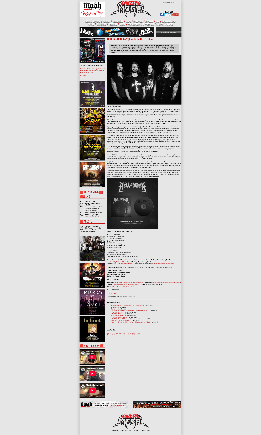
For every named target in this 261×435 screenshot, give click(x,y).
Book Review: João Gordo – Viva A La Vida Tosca (124, 333)
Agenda (113, 307)
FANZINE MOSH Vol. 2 (118, 314)
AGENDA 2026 (91, 192)
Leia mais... (92, 70)
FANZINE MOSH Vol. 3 (118, 315)
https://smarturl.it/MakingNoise (164, 263)
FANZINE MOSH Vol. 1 (118, 312)
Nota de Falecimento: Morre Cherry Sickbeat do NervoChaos (130, 322)
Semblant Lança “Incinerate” (120, 320)
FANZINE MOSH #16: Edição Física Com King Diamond (129, 310)
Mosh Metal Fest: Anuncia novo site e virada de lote (127, 306)
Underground (113, 293)
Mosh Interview (91, 345)
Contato (113, 309)
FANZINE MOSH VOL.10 (119, 317)
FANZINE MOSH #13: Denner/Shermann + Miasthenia (128, 319)
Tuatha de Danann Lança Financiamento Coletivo (123, 335)
